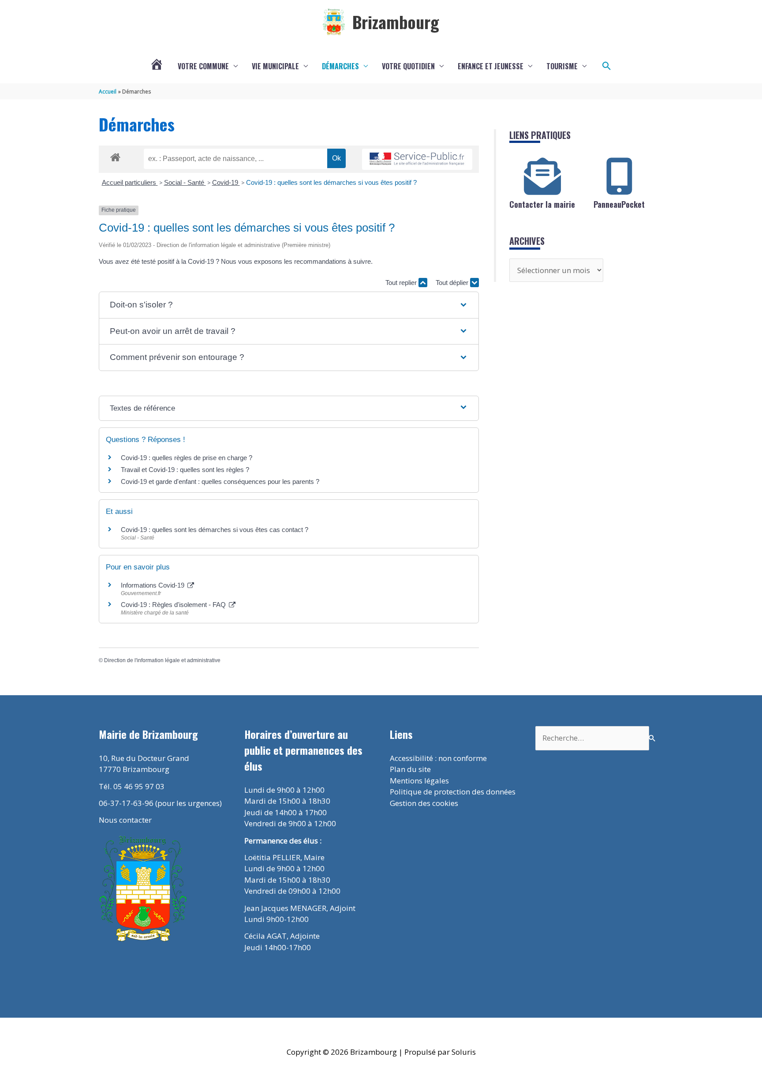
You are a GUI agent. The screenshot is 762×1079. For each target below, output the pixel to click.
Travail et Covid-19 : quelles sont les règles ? (185, 469)
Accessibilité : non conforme (438, 758)
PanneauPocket (619, 204)
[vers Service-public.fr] (417, 159)
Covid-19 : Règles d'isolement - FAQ (174, 604)
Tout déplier (453, 282)
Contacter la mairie (542, 204)
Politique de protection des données (452, 792)
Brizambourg (395, 21)
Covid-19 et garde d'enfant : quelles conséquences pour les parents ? (221, 481)
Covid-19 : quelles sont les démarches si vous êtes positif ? (331, 182)
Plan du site (410, 769)
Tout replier (401, 282)
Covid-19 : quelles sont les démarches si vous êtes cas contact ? (214, 529)
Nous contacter (125, 820)
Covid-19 (226, 182)
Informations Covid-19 (153, 585)
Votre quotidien (408, 66)
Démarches (340, 66)
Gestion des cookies (424, 803)
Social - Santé (185, 182)
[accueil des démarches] (115, 156)
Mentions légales (419, 781)
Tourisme (562, 66)
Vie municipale (275, 66)
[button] (607, 66)
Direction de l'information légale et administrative (162, 660)
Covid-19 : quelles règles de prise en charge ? (186, 457)
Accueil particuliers (130, 182)
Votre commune (203, 66)
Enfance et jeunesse (490, 66)
